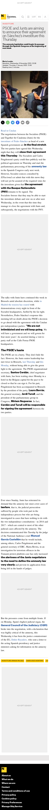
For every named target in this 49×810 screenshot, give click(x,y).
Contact (6, 787)
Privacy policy (9, 795)
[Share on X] (3, 122)
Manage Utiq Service (12, 807)
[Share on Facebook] (17, 122)
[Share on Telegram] (13, 122)
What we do (7, 779)
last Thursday (29, 361)
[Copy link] (27, 122)
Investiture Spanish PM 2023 (13, 660)
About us (6, 776)
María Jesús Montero (34, 660)
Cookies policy (9, 799)
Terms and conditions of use (16, 791)
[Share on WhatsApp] (8, 122)
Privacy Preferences (12, 803)
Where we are (8, 783)
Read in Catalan (8, 130)
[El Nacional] (3, 16)
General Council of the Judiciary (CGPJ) (24, 625)
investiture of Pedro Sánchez (14, 141)
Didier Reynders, (19, 639)
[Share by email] (22, 122)
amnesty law (39, 166)
